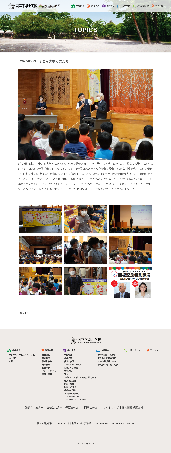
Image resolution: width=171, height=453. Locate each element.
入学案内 (126, 6)
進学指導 (46, 364)
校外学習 (46, 368)
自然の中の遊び (71, 368)
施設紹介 (13, 358)
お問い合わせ (143, 6)
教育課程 (46, 355)
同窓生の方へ (92, 407)
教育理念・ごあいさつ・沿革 (21, 355)
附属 (11, 361)
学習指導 (46, 358)
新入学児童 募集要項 (107, 358)
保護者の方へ (73, 407)
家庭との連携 (70, 387)
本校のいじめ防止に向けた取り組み (77, 377)
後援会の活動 (70, 390)
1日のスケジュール (72, 364)
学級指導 (68, 355)
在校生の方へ (54, 407)
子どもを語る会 (49, 371)
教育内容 (95, 6)
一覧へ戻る (23, 313)
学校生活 (111, 6)
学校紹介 (80, 6)
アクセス (159, 6)
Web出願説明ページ (107, 361)
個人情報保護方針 (132, 407)
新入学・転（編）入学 (108, 364)
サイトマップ (111, 407)
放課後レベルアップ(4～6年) (75, 400)
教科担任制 (47, 361)
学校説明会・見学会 (107, 355)
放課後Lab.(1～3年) (72, 397)
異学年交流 (69, 361)
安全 (66, 374)
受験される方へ (34, 407)
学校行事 (68, 358)
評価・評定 (47, 374)
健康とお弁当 (70, 381)
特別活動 (68, 371)
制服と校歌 (69, 384)
